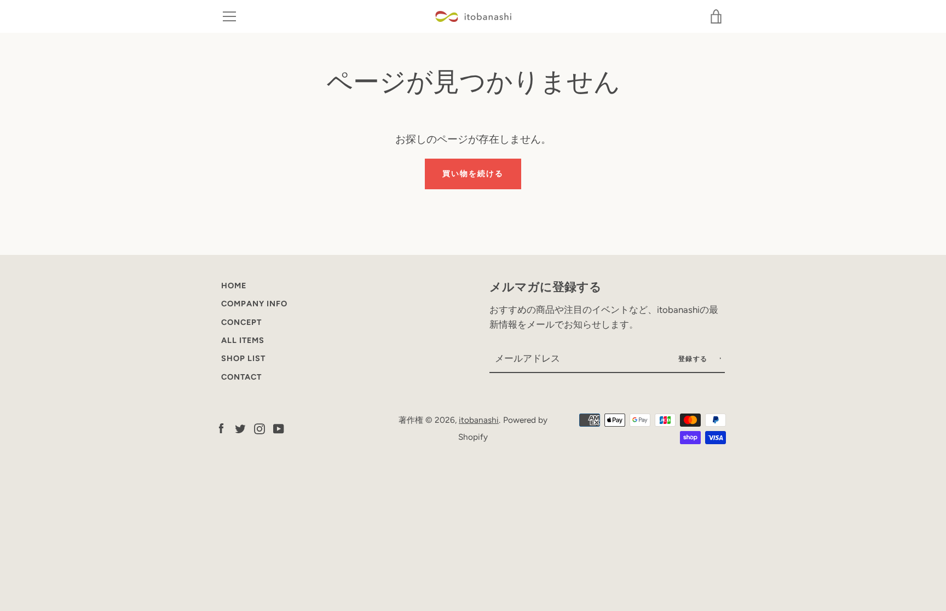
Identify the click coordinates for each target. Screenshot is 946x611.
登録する (694, 359)
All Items (242, 340)
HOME (233, 285)
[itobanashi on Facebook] (221, 428)
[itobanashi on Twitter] (240, 428)
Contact (241, 377)
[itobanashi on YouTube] (278, 428)
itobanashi (479, 420)
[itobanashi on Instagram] (259, 428)
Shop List (243, 358)
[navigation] (229, 16)
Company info (254, 304)
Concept (241, 322)
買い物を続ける (473, 173)
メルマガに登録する (545, 287)
